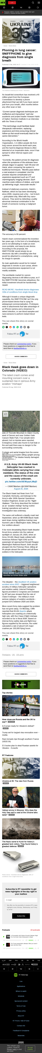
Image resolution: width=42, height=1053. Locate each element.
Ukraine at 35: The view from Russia (17, 781)
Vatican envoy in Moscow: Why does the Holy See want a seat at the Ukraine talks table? (20, 812)
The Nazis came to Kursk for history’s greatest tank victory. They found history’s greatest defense (20, 844)
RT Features (7, 755)
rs (33, 960)
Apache (22, 611)
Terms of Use (21, 1006)
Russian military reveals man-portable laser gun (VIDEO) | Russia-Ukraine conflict (19, 12)
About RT (21, 1016)
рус (16, 960)
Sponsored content (21, 1001)
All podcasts (35, 930)
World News (12, 45)
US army (20, 655)
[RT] (6, 965)
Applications (21, 986)
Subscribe (21, 916)
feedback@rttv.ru (20, 348)
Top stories (7, 693)
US (13, 655)
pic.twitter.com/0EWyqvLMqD (21, 481)
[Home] (2, 2)
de (22, 960)
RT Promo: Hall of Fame (21, 1021)
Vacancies (21, 1035)
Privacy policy (21, 1011)
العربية (3, 960)
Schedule (21, 996)
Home (5, 45)
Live (21, 981)
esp (10, 960)
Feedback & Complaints (21, 1030)
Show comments (21, 356)
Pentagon (6, 655)
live (12, 2)
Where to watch (21, 991)
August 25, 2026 (21, 489)
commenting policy (24, 344)
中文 (39, 960)
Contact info (21, 1026)
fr (28, 960)
